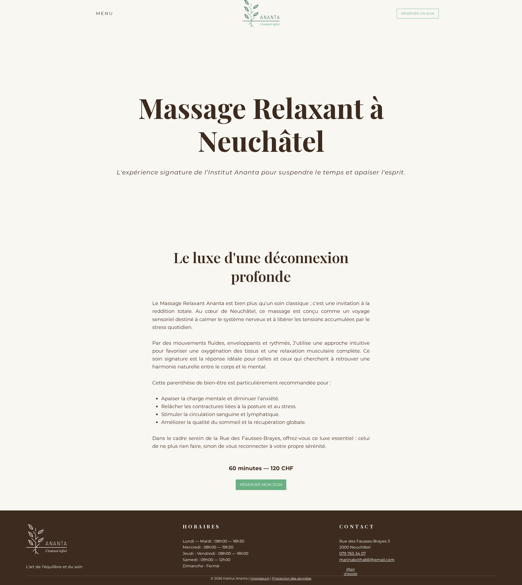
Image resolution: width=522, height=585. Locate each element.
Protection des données (291, 578)
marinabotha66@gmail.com (366, 559)
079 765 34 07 (352, 553)
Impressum (259, 578)
